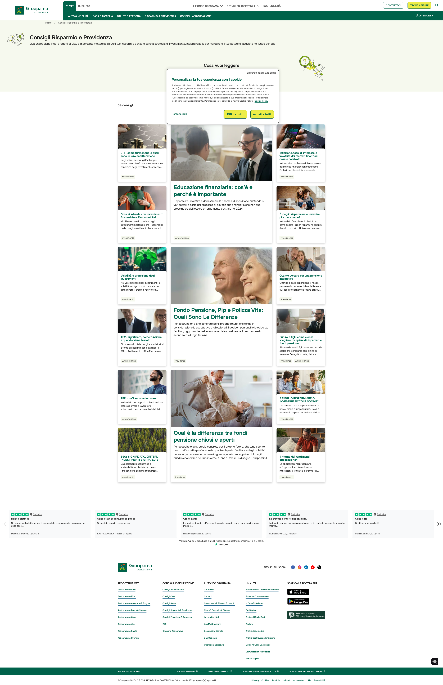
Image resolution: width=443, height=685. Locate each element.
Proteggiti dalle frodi (255, 617)
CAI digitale (251, 610)
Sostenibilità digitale (213, 631)
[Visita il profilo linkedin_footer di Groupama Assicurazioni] (306, 567)
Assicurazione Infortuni (128, 638)
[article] (142, 153)
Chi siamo (208, 589)
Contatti (207, 596)
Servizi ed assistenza (241, 6)
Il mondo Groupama (205, 6)
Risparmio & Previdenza (160, 16)
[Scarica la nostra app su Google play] (298, 603)
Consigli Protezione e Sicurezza (177, 617)
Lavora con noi (211, 617)
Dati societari (210, 638)
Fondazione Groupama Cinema (306, 671)
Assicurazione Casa (127, 617)
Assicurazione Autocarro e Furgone (134, 603)
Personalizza (179, 113)
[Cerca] (436, 5)
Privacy (255, 680)
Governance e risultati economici (219, 603)
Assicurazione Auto (126, 589)
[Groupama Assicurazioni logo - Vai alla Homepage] (32, 10)
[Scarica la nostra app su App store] (298, 595)
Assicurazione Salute (127, 631)
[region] (222, 97)
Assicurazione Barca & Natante (132, 610)
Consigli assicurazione (195, 16)
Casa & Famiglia (103, 16)
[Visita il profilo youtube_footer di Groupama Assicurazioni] (313, 567)
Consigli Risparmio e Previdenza (177, 610)
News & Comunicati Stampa (217, 610)
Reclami (249, 624)
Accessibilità (319, 680)
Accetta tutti (262, 114)
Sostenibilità (272, 5)
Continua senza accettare (261, 72)
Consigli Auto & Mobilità (173, 589)
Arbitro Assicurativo (255, 631)
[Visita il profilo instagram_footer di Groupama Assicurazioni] (299, 567)
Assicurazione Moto (127, 596)
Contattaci (393, 5)
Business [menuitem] (84, 6)
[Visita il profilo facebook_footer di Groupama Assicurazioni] (293, 567)
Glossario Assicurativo (172, 631)
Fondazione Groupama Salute (259, 671)
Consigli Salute (169, 603)
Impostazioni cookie (302, 680)
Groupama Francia (219, 671)
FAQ (164, 624)
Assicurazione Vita (126, 624)
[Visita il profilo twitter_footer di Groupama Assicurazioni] (319, 567)
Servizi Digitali (252, 658)
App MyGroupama (212, 624)
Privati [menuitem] (69, 6)
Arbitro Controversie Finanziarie (260, 638)
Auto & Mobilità (78, 16)
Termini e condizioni (281, 680)
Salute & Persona (129, 16)
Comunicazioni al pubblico (258, 651)
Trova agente (419, 5)
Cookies (265, 680)
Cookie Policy (261, 101)
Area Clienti (427, 15)
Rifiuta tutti (235, 114)
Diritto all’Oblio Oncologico (258, 644)
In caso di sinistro (254, 603)
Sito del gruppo (186, 671)
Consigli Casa (168, 596)
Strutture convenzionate (257, 596)
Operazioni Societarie (214, 644)
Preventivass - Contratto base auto (262, 589)
